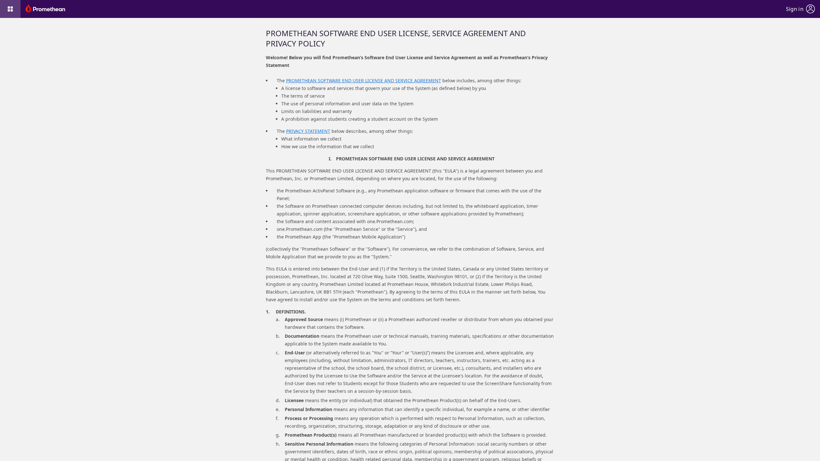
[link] (45, 9)
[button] (10, 9)
